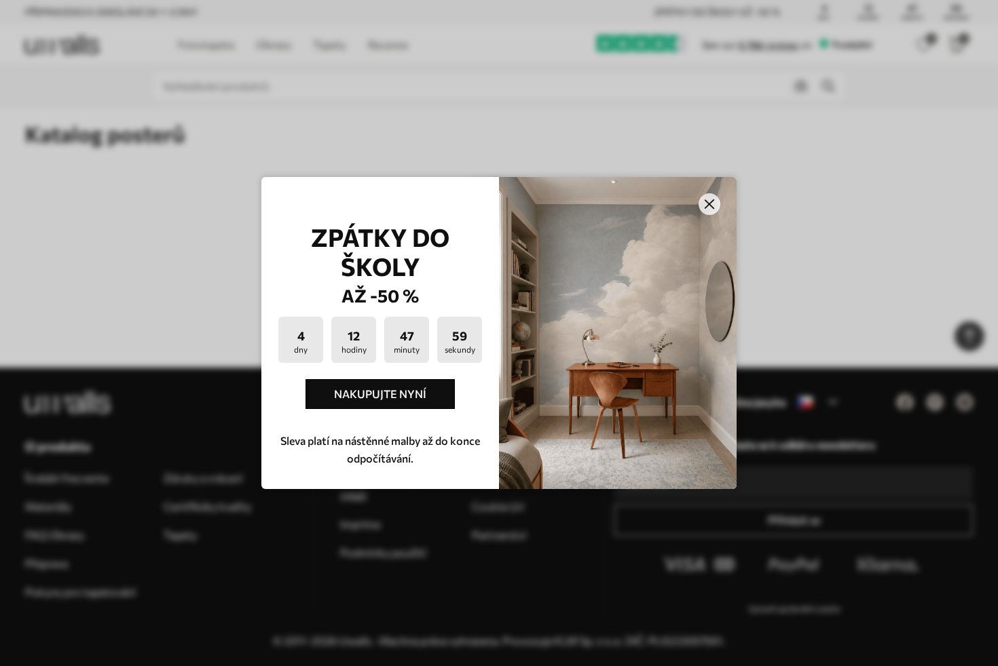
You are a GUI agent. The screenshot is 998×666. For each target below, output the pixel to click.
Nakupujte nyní (380, 393)
